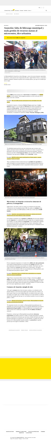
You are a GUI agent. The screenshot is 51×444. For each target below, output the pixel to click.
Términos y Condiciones (21, 431)
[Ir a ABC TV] (34, 10)
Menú (46, 7)
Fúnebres (43, 431)
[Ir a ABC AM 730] (37, 10)
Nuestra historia (10, 431)
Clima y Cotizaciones (37, 7)
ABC (6, 7)
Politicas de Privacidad (33, 431)
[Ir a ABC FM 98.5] (42, 10)
